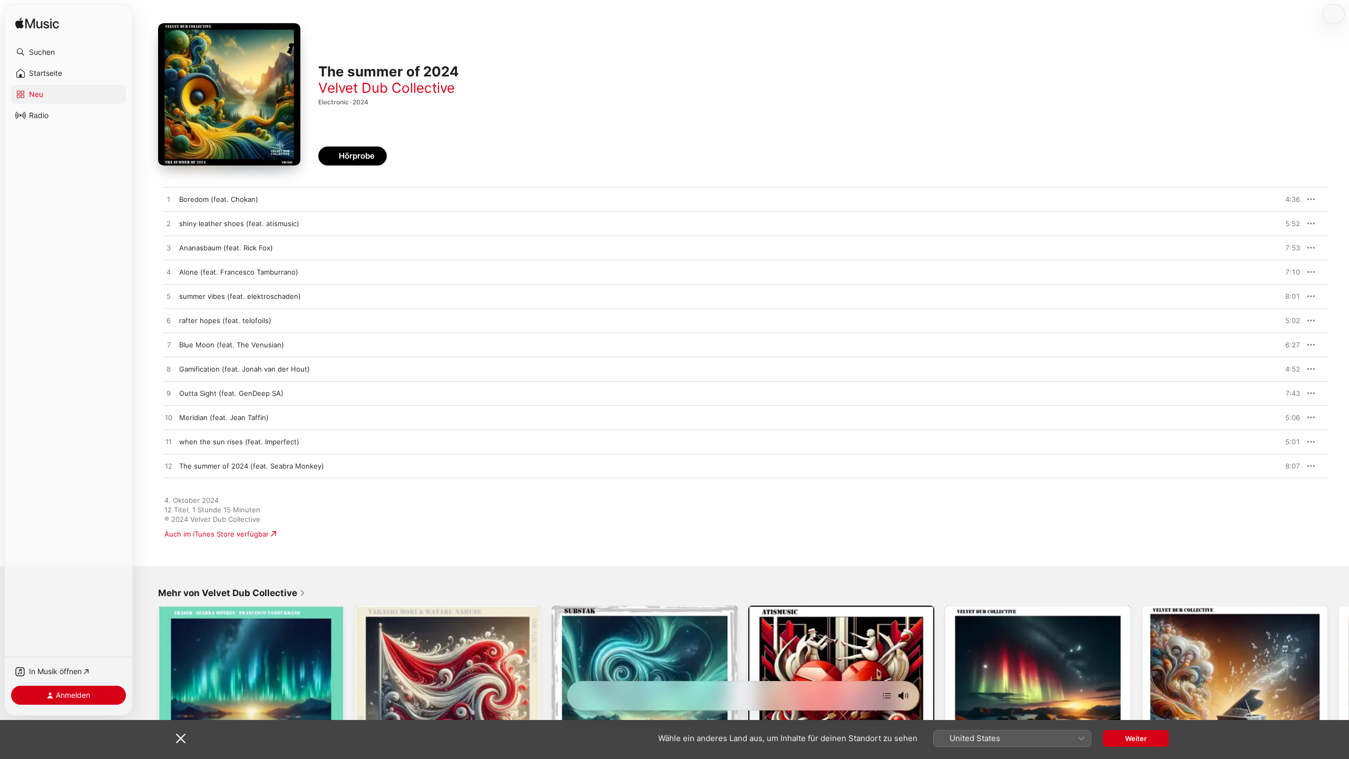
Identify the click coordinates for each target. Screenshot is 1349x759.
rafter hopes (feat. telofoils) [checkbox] (225, 320)
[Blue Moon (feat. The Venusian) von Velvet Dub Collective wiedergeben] (168, 345)
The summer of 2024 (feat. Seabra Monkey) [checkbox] (251, 466)
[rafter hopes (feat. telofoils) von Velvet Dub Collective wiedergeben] (168, 321)
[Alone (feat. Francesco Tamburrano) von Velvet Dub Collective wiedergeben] (168, 272)
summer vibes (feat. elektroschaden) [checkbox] (240, 296)
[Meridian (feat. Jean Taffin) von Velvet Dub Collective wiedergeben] (168, 418)
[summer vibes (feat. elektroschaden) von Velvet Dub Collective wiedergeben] (168, 296)
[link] (232, 593)
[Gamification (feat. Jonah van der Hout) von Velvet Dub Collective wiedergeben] (168, 369)
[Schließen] (180, 738)
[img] (37, 24)
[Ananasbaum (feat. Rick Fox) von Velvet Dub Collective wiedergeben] (168, 248)
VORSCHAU (1285, 199)
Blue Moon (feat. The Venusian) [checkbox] (231, 344)
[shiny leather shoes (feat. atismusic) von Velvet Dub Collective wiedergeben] (168, 224)
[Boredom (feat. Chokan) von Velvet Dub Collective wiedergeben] (168, 200)
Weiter (1136, 738)
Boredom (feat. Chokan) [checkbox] (218, 199)
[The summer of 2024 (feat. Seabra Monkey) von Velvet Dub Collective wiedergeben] (168, 466)
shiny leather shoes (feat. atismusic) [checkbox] (239, 223)
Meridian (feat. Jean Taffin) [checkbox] (224, 417)
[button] (68, 52)
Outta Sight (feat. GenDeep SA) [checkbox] (231, 393)
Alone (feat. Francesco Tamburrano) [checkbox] (238, 272)
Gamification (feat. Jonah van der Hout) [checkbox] (244, 369)
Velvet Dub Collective (386, 88)
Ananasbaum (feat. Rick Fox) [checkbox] (226, 248)
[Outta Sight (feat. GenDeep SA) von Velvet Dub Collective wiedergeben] (168, 393)
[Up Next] (887, 695)
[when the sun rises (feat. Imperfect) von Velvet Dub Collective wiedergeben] (168, 442)
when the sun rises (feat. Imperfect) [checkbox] (239, 441)
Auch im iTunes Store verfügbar (216, 534)
